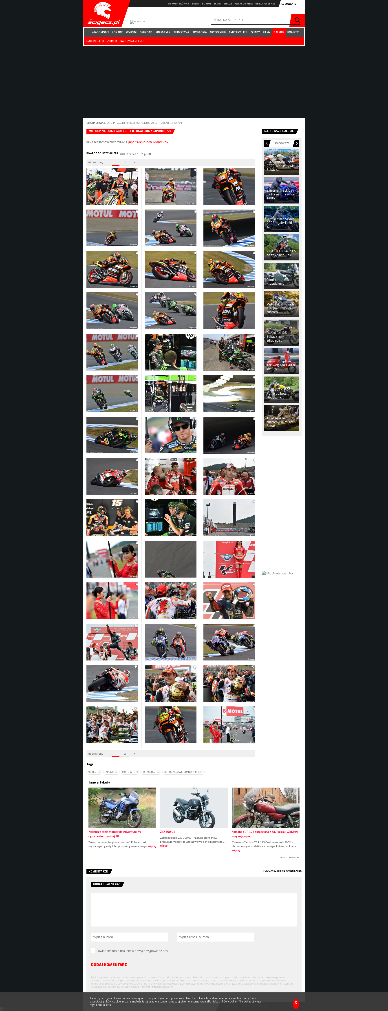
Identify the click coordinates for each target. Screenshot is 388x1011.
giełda (227, 3)
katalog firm (244, 3)
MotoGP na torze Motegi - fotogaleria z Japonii (157, 123)
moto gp (130, 772)
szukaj (298, 20)
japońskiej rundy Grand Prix (148, 142)
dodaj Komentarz (109, 964)
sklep (195, 3)
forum (206, 3)
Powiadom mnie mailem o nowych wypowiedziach (132, 951)
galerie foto (95, 41)
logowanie (288, 3)
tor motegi (150, 772)
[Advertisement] (282, 507)
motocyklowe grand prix (183, 772)
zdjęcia (112, 41)
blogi (217, 3)
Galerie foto (124, 123)
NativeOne (194, 857)
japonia (112, 772)
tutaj (145, 1001)
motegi (94, 772)
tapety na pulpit (131, 41)
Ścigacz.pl (102, 13)
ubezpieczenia (265, 3)
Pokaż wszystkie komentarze (282, 870)
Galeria (111, 123)
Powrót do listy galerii (102, 153)
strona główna (178, 3)
